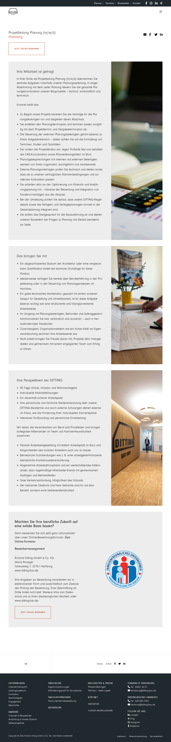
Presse (98, 3)
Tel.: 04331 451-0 (138, 686)
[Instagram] (151, 3)
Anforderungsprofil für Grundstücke (64, 690)
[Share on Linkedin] (160, 33)
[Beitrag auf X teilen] (119, 664)
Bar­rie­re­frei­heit (156, 736)
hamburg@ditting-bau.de (142, 704)
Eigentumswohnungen (58, 686)
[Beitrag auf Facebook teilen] (115, 664)
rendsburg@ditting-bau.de (143, 690)
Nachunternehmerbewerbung (62, 701)
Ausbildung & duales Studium (23, 719)
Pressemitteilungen (97, 686)
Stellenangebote (16, 723)
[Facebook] (146, 3)
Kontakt (136, 3)
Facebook (134, 726)
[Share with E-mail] (144, 33)
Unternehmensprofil (18, 686)
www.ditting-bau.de (26, 570)
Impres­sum (121, 736)
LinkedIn (134, 715)
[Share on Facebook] (149, 33)
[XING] (161, 3)
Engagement (15, 701)
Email (109, 663)
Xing (132, 718)
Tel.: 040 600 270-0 (139, 701)
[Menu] (159, 12)
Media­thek (123, 3)
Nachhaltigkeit (15, 698)
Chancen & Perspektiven (20, 715)
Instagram (135, 722)
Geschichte (14, 705)
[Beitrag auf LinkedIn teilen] (124, 664)
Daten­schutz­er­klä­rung (138, 736)
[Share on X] (155, 33)
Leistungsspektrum (17, 690)
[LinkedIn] (156, 3)
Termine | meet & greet (99, 690)
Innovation (14, 694)
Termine (109, 3)
